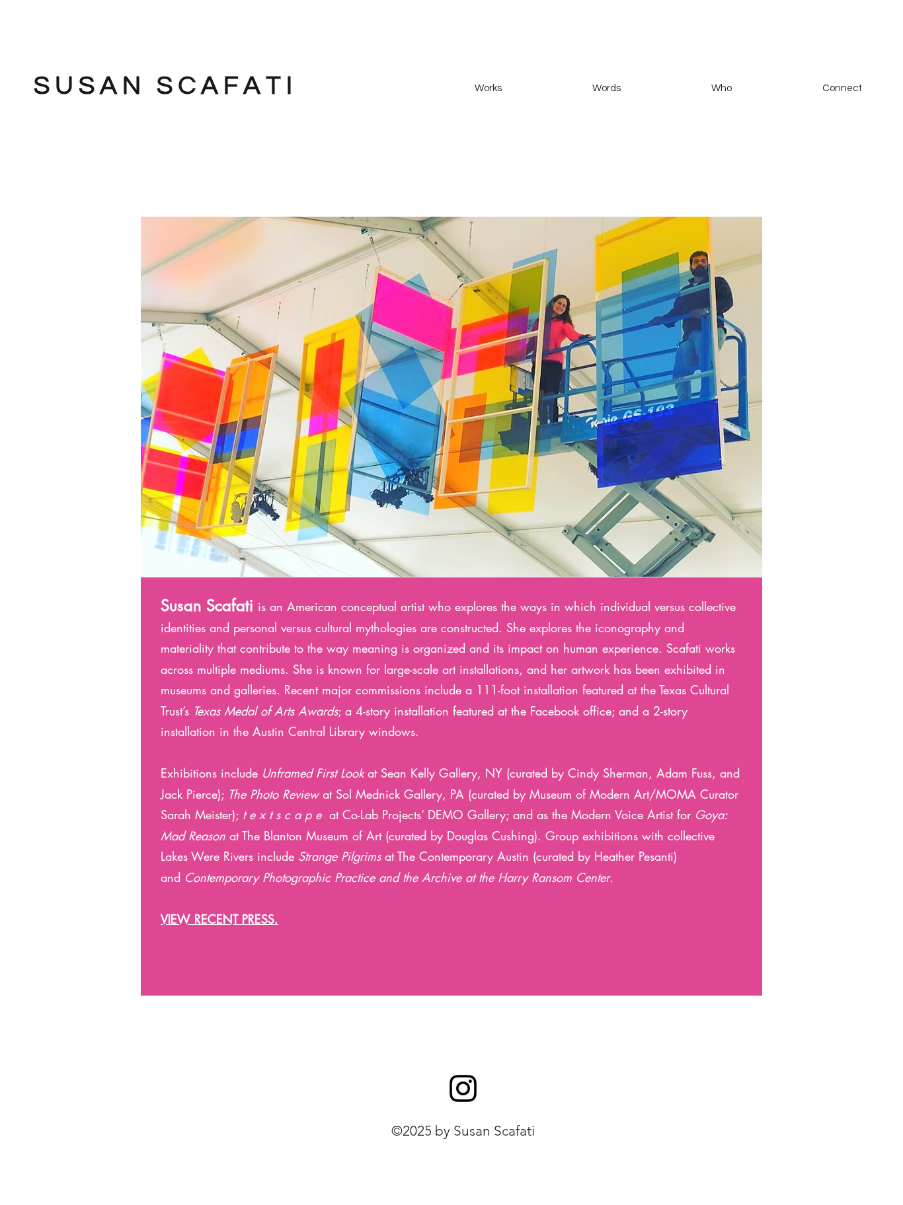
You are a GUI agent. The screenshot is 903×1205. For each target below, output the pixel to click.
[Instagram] (463, 1088)
